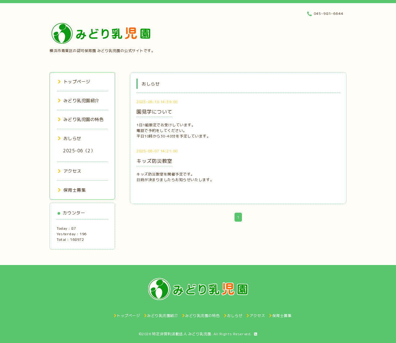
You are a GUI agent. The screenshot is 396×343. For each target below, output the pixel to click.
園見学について (154, 111)
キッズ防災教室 (154, 161)
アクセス (72, 171)
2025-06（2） (79, 151)
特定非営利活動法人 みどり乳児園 (181, 333)
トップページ (76, 82)
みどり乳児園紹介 (81, 100)
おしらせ (72, 138)
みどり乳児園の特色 (83, 119)
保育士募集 (74, 190)
